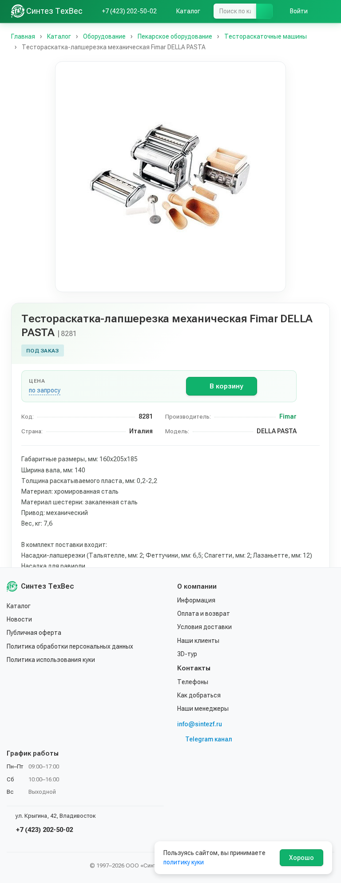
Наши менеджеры (203, 708)
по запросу (44, 390)
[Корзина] (325, 11)
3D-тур (187, 653)
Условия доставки (204, 626)
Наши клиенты (198, 640)
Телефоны (192, 681)
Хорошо (301, 857)
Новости (19, 619)
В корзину (226, 386)
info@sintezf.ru (199, 724)
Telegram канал (208, 739)
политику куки (183, 862)
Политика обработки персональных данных (70, 646)
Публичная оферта (34, 632)
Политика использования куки (51, 659)
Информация (196, 600)
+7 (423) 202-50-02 (43, 830)
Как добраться (199, 695)
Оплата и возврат (203, 613)
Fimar (288, 416)
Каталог (19, 606)
